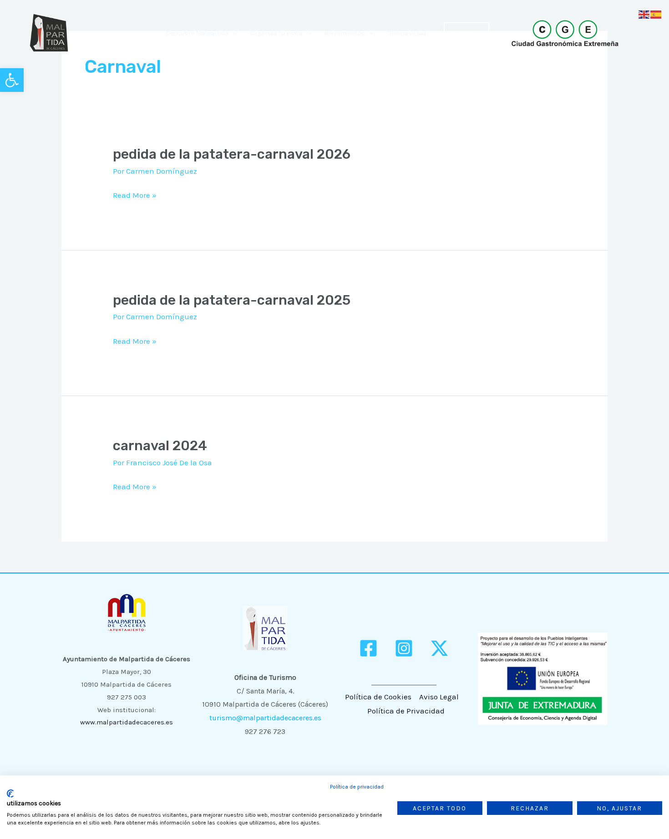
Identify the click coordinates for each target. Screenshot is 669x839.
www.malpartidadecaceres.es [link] (126, 722)
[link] (12, 80)
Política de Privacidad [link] (406, 710)
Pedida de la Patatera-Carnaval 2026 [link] (231, 154)
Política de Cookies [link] (378, 696)
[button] (233, 33)
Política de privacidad (357, 787)
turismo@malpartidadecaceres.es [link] (265, 717)
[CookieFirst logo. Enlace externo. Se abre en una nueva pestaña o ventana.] (10, 793)
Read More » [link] (135, 195)
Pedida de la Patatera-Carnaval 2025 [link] (231, 300)
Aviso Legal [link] (439, 696)
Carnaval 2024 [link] (160, 445)
